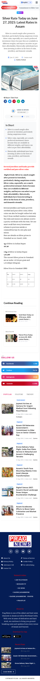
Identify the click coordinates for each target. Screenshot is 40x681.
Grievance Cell (9, 565)
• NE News (21, 588)
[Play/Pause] (13, 111)
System (35, 438)
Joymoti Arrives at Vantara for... (25, 648)
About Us (6, 558)
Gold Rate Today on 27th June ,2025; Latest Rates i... (26, 317)
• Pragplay (21, 600)
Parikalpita (19, 417)
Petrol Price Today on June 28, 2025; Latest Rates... (26, 337)
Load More (7, 672)
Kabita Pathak (21, 60)
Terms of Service (29, 558)
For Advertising (28, 565)
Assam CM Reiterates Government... (25, 656)
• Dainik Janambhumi (21, 592)
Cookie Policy (27, 561)
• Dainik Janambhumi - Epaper (21, 596)
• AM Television (21, 580)
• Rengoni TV (21, 584)
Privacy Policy (8, 561)
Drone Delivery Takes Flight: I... (25, 663)
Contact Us (7, 568)
